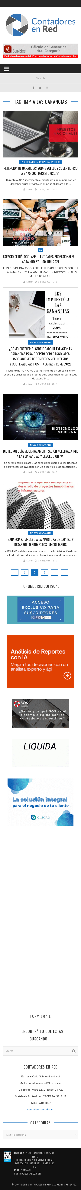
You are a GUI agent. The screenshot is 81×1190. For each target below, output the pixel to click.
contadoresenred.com (40, 1109)
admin (29, 189)
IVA (40, 250)
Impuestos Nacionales (40, 342)
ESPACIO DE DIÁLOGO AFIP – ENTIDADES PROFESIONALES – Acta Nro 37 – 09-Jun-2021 (40, 259)
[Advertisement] (40, 875)
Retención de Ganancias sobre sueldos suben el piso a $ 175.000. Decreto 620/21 (41, 171)
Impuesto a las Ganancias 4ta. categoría (40, 162)
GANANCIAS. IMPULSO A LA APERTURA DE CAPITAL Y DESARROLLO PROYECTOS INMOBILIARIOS (40, 542)
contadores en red (39, 1184)
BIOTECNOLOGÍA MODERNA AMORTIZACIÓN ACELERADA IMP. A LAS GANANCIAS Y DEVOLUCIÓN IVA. (40, 454)
